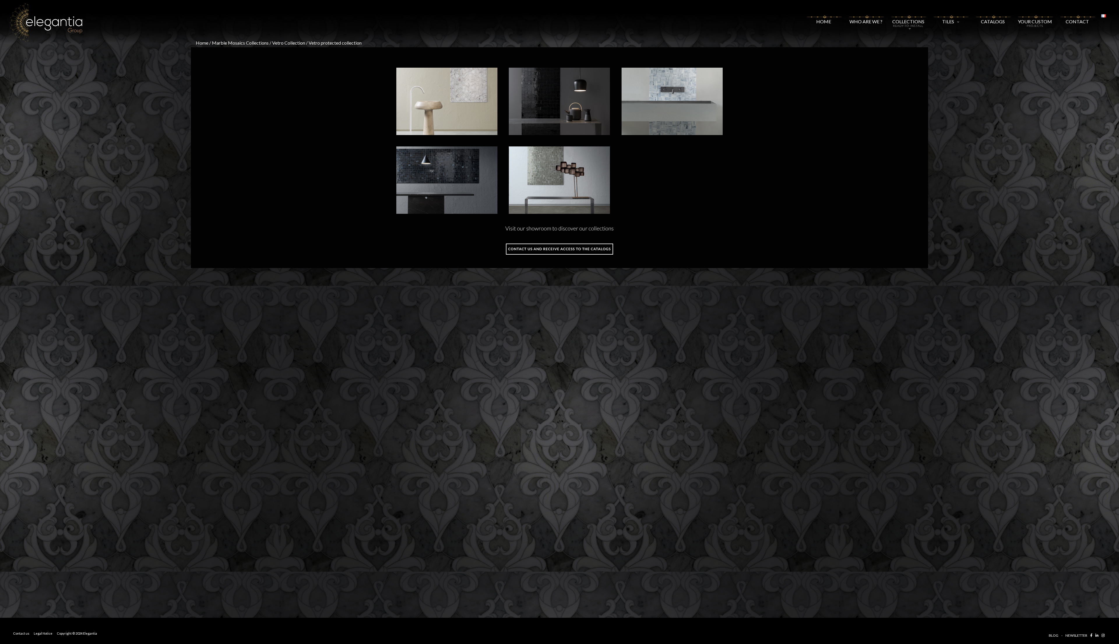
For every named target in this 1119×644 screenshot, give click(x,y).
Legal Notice (43, 633)
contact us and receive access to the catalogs (559, 249)
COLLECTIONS (908, 23)
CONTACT (1077, 20)
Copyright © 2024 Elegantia (77, 633)
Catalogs (993, 21)
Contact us (21, 633)
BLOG (1053, 635)
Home (823, 20)
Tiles (948, 21)
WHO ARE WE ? (865, 20)
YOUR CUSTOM (1035, 22)
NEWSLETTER (1076, 635)
